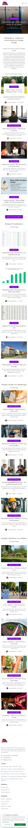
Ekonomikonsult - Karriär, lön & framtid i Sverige (11, 771)
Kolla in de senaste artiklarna (14, 216)
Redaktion (4, 784)
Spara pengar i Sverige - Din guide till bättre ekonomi (13, 769)
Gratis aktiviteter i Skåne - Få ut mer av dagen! (11, 766)
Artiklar (3, 763)
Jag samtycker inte (8, 824)
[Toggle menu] (25, 3)
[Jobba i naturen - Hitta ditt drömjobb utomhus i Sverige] (14, 85)
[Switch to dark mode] (23, 3)
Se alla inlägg (14, 227)
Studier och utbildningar (14, 125)
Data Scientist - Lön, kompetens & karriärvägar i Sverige (13, 776)
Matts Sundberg (4, 787)
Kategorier (4, 796)
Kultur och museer (5, 801)
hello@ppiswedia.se (7, 759)
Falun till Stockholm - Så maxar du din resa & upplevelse (13, 774)
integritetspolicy (5, 821)
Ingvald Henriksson (5, 789)
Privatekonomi (14, 197)
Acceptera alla (20, 824)
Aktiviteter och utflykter (14, 565)
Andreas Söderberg (5, 792)
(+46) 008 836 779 (7, 757)
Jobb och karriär (14, 18)
